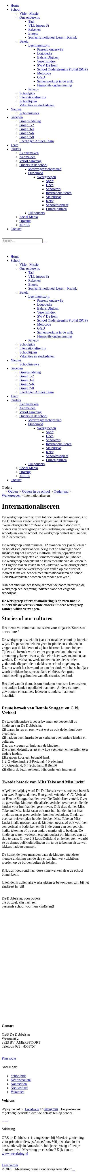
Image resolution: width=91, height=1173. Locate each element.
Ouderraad (35, 424)
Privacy (33, 340)
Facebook (32, 1109)
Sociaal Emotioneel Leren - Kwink (52, 288)
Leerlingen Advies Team (36, 392)
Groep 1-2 (26, 376)
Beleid (23, 292)
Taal (31, 272)
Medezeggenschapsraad (44, 420)
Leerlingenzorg (38, 296)
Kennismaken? (21, 1080)
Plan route (9, 1058)
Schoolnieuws (29, 364)
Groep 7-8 (26, 388)
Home (15, 256)
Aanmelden (27, 408)
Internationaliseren (59, 444)
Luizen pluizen (56, 460)
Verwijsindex (46, 312)
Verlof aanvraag (30, 412)
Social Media (28, 468)
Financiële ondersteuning (54, 336)
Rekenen (34, 280)
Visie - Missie (28, 264)
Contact (16, 480)
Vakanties (17, 1092)
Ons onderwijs (29, 268)
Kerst (49, 452)
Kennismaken (29, 404)
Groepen (17, 368)
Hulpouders (36, 464)
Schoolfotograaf (57, 456)
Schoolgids (27, 344)
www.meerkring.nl (15, 1153)
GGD (41, 328)
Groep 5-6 (26, 384)
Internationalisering (32, 348)
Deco (49, 436)
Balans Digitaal (48, 308)
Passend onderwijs (50, 300)
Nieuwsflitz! (19, 1088)
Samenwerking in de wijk (55, 332)
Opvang (25, 472)
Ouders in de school (33, 416)
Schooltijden (28, 352)
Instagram (51, 1109)
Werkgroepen (46, 428)
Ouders (16, 400)
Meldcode (44, 324)
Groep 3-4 (26, 380)
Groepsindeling (30, 372)
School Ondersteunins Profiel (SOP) (62, 320)
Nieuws (16, 360)
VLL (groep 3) (38, 276)
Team (14, 396)
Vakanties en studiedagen (37, 356)
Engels (33, 284)
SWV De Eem (47, 316)
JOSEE (24, 476)
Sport (49, 432)
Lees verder (10, 1165)
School (15, 260)
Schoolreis (53, 440)
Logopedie (44, 304)
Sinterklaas (53, 448)
